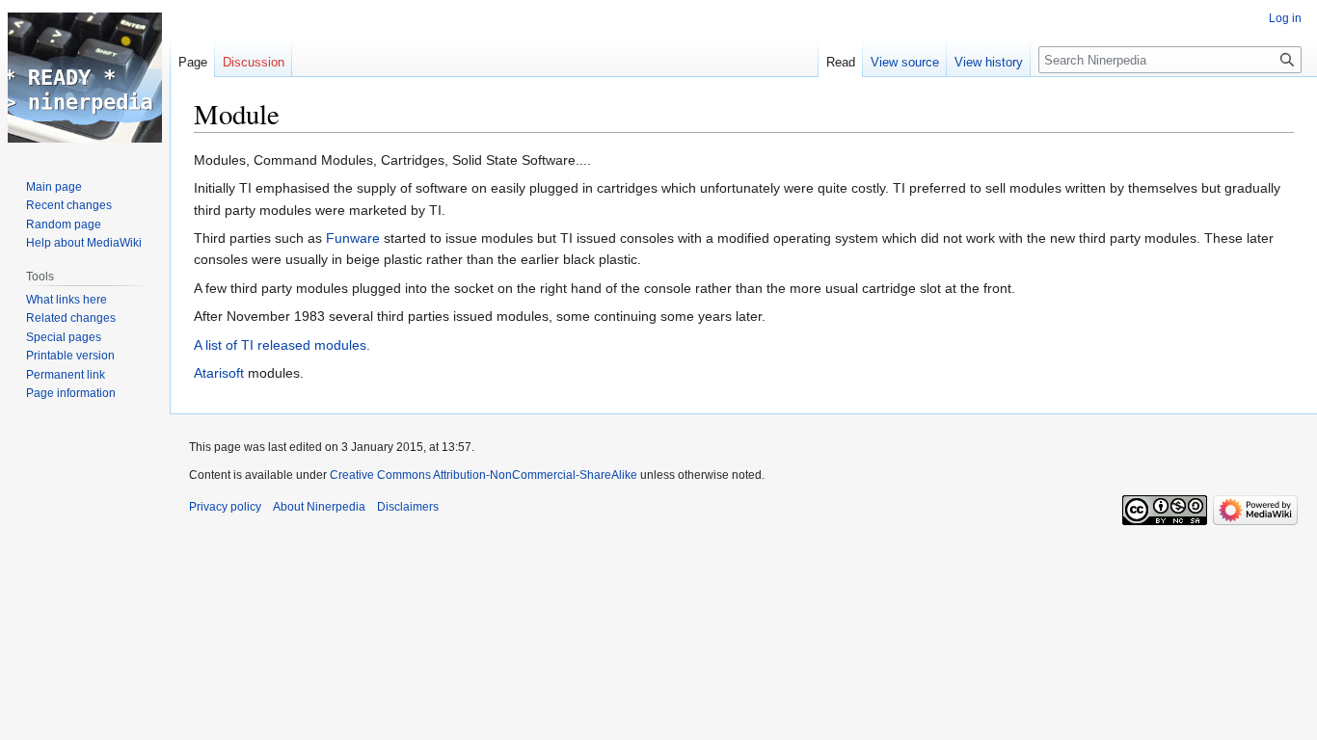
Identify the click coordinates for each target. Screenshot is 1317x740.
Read (840, 62)
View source (905, 62)
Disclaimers (408, 507)
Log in (1285, 18)
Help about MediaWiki (84, 243)
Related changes (71, 318)
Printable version (70, 355)
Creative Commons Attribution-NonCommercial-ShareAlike (483, 475)
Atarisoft (219, 373)
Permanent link (65, 375)
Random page (63, 224)
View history (988, 62)
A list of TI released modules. (282, 345)
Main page (54, 187)
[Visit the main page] (85, 77)
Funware (353, 238)
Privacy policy (225, 507)
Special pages (63, 337)
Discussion (253, 62)
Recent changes (69, 205)
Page (192, 62)
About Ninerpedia (319, 507)
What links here (66, 299)
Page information (71, 393)
